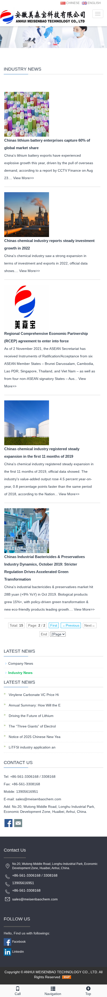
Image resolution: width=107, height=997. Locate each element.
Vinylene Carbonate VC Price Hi (33, 695)
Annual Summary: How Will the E (34, 705)
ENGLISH (94, 3)
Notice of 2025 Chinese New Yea (34, 737)
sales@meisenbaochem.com (38, 799)
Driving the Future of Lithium (31, 716)
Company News (20, 663)
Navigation (53, 994)
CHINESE (72, 3)
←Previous (70, 625)
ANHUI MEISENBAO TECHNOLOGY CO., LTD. (61, 972)
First (53, 625)
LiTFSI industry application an (31, 747)
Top (88, 994)
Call (18, 994)
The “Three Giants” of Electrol (32, 726)
